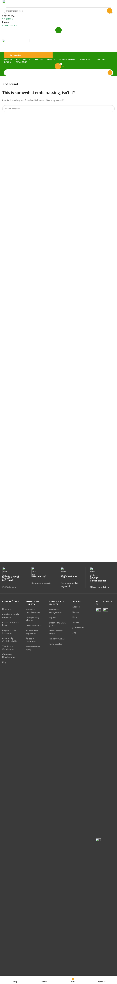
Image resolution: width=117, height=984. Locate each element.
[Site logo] (17, 3)
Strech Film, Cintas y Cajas (58, 624)
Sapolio (76, 606)
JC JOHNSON (78, 627)
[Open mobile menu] (58, 36)
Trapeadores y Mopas (55, 632)
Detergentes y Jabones (32, 619)
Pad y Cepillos (55, 644)
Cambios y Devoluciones (8, 655)
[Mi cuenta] (58, 30)
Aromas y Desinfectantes (33, 611)
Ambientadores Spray (33, 648)
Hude (75, 617)
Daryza (76, 612)
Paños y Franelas (57, 638)
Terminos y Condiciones (8, 647)
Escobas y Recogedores (55, 611)
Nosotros (6, 609)
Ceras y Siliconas (34, 625)
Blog (4, 662)
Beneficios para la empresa (10, 615)
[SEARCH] (109, 11)
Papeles (53, 617)
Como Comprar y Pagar (10, 624)
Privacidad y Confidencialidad (10, 640)
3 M (74, 632)
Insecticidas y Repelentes (32, 632)
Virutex (76, 622)
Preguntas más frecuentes (9, 631)
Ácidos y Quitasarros (31, 640)
